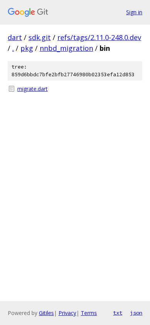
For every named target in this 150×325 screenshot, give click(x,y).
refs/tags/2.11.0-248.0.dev (99, 37)
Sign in (134, 12)
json (136, 312)
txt (117, 312)
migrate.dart (32, 88)
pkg (26, 48)
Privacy (67, 313)
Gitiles (46, 313)
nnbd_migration (66, 48)
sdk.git (39, 37)
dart (15, 37)
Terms (89, 313)
